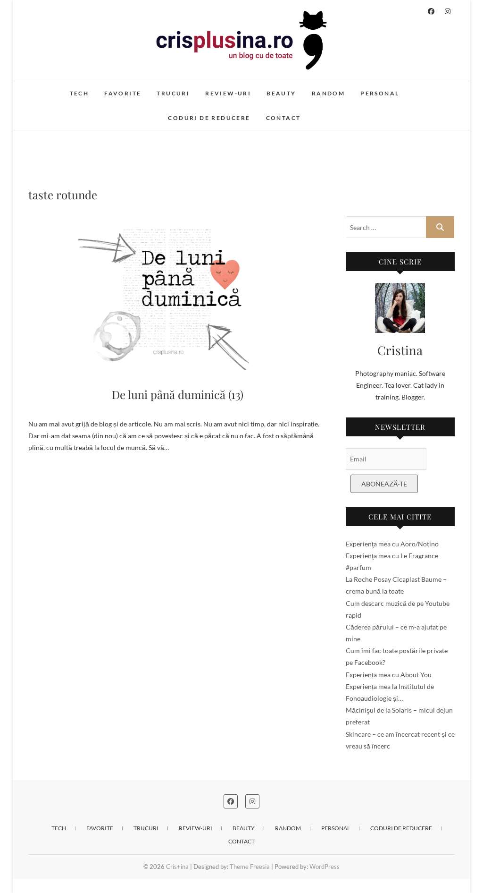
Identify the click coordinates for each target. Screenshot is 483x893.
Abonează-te (384, 484)
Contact (283, 117)
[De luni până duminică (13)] (177, 295)
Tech (79, 93)
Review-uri (228, 93)
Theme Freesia (250, 866)
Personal (379, 93)
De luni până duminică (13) (177, 394)
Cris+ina (50, 88)
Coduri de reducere (209, 117)
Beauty (281, 93)
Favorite (122, 93)
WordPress (324, 866)
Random (328, 93)
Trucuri (173, 93)
